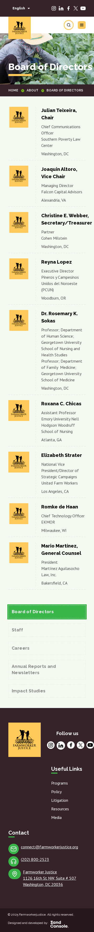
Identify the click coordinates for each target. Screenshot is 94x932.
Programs (59, 783)
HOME (13, 90)
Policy (56, 791)
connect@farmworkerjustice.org (49, 846)
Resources (60, 808)
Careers (21, 648)
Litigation (59, 800)
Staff (17, 629)
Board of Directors (33, 611)
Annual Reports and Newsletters (34, 669)
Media (56, 817)
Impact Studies (29, 690)
